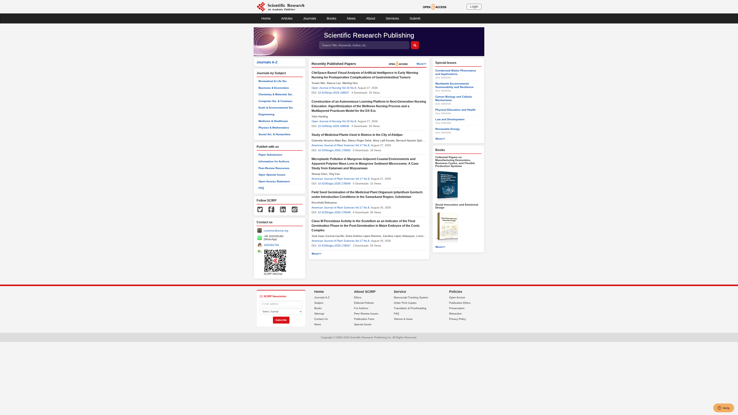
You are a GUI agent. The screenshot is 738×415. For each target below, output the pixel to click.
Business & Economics (273, 87)
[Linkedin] (283, 209)
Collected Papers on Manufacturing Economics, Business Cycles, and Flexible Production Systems (455, 162)
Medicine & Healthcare (273, 121)
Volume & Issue (403, 318)
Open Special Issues (271, 174)
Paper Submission (270, 154)
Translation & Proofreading (410, 308)
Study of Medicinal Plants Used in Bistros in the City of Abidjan (357, 134)
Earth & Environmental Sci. (275, 107)
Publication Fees (364, 318)
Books (331, 18)
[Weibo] (295, 209)
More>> (421, 63)
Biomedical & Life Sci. (272, 81)
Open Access (457, 297)
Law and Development (450, 119)
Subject (318, 302)
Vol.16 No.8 (349, 87)
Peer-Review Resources (273, 168)
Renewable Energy (447, 128)
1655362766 (271, 245)
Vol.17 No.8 (362, 145)
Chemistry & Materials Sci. (275, 94)
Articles (287, 18)
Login (474, 6)
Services (392, 18)
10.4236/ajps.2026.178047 (334, 245)
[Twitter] (260, 209)
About (370, 18)
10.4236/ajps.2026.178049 (334, 183)
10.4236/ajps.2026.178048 (334, 212)
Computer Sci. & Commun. (275, 101)
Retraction (455, 313)
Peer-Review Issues (366, 313)
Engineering (266, 114)
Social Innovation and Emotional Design (456, 206)
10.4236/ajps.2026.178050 (334, 150)
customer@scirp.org (276, 230)
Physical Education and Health (455, 109)
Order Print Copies (405, 302)
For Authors (361, 308)
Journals (309, 18)
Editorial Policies (364, 302)
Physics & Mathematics (273, 127)
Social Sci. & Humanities (274, 134)
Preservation (457, 308)
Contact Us (321, 318)
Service (400, 292)
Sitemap (319, 313)
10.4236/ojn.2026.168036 (333, 126)
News (351, 18)
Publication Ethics (459, 302)
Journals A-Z (322, 297)
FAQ (261, 187)
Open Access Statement (274, 181)
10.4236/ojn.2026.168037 (333, 92)
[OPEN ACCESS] (435, 6)
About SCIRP (365, 292)
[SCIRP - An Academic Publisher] (280, 6)
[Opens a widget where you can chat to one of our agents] (723, 408)
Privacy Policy (457, 318)
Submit (415, 18)
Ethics (357, 297)
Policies (455, 292)
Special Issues (362, 324)
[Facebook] (271, 209)
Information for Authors (273, 161)
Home (266, 18)
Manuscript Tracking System (411, 297)
